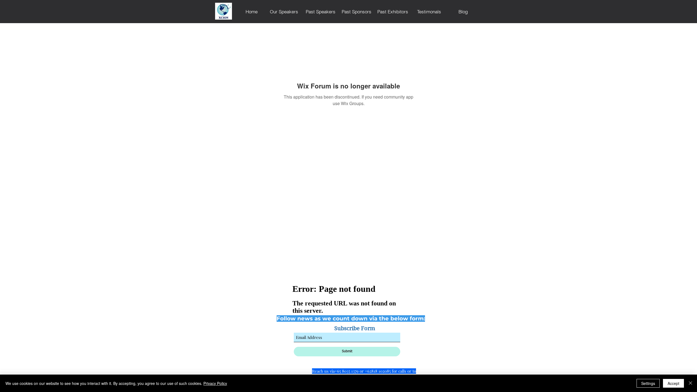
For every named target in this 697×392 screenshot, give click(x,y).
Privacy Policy (215, 383)
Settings (648, 383)
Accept (673, 383)
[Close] (690, 383)
